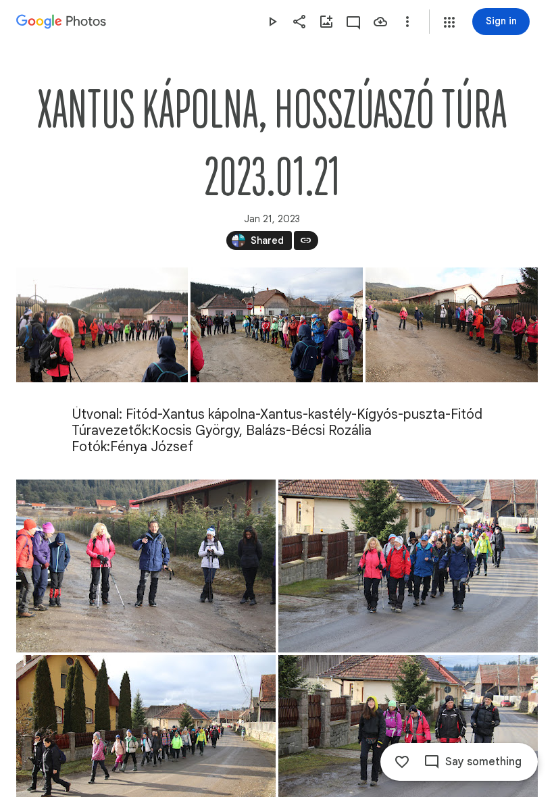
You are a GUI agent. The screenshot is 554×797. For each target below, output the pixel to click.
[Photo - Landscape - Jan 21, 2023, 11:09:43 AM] (277, 324)
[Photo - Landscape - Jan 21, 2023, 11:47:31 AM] (408, 566)
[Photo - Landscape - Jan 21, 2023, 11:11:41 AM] (452, 324)
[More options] (407, 21)
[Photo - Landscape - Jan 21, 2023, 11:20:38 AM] (146, 566)
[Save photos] (380, 21)
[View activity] (353, 21)
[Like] (402, 761)
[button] (449, 22)
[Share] (299, 21)
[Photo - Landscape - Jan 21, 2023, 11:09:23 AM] (102, 324)
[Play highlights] (272, 21)
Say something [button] (483, 762)
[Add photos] (326, 21)
